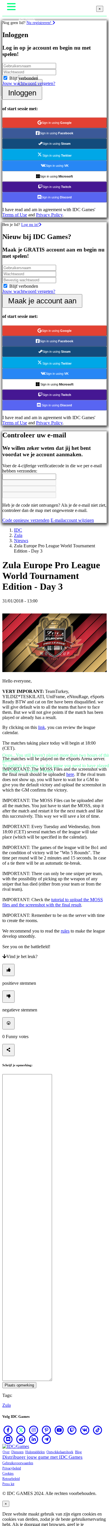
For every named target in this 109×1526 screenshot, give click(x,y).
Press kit (8, 1484)
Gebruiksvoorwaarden (17, 1463)
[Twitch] (72, 1430)
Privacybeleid (11, 1468)
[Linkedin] (34, 1439)
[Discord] (8, 1439)
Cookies (8, 1473)
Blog (78, 1452)
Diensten (17, 1452)
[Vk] (85, 1430)
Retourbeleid (11, 1479)
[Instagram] (34, 1430)
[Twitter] (21, 1430)
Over (6, 1452)
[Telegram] (46, 1439)
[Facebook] (8, 1430)
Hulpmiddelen (35, 1452)
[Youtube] (59, 1430)
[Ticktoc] (97, 1430)
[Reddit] (21, 1439)
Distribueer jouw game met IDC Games (42, 1457)
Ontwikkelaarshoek (60, 1452)
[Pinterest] (46, 1430)
